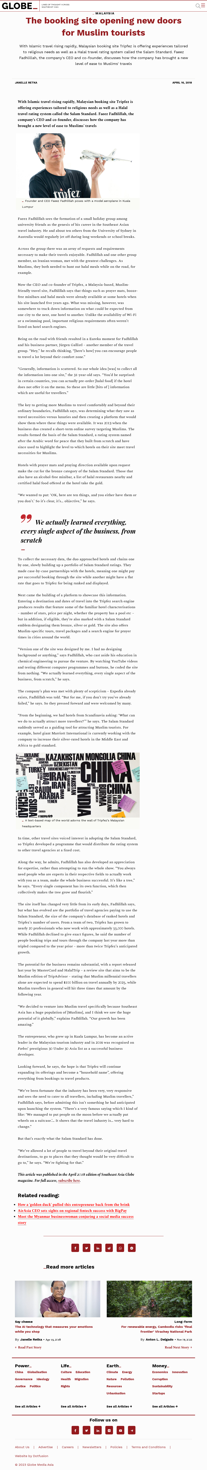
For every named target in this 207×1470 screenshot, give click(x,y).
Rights (65, 1386)
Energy (127, 1372)
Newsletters (91, 1447)
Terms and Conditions (148, 1447)
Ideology (43, 1379)
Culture (66, 1372)
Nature (112, 1379)
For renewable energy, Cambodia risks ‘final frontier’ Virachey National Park (156, 1326)
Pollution (127, 1379)
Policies (116, 1447)
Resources (114, 1386)
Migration (82, 1379)
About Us (22, 1447)
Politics (35, 1386)
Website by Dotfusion (31, 1456)
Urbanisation (116, 1393)
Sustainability (162, 1386)
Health (66, 1379)
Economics (160, 1372)
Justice (20, 1386)
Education (83, 1372)
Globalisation (37, 1372)
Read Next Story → (178, 1347)
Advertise (45, 1447)
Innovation (180, 1372)
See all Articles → (27, 1406)
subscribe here (69, 1180)
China (19, 1372)
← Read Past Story (28, 1347)
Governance (24, 1379)
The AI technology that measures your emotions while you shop (54, 1326)
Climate (112, 1372)
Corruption (160, 1379)
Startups (158, 1393)
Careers (68, 1447)
